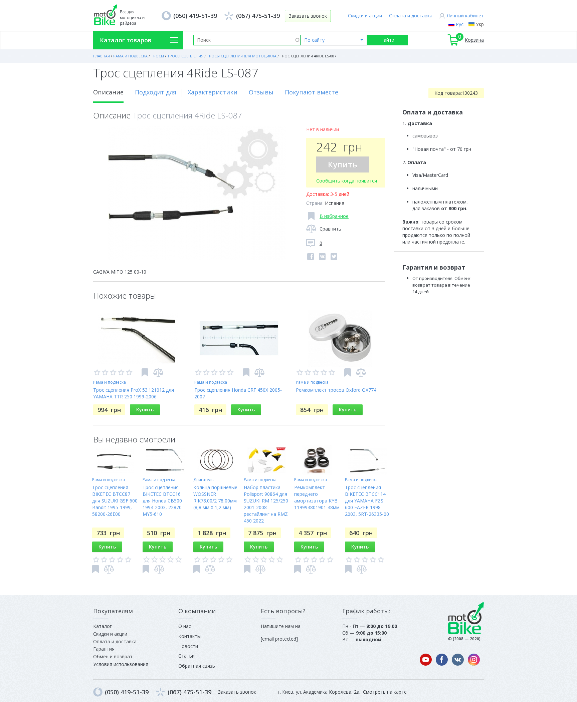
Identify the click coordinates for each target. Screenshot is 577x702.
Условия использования (120, 664)
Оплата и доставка (410, 15)
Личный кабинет (465, 15)
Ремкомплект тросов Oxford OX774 (336, 390)
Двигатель (203, 479)
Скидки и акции (365, 15)
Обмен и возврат (113, 656)
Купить (342, 164)
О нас (184, 626)
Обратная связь (196, 666)
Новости (188, 646)
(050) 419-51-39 (195, 16)
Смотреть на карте (385, 692)
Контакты (189, 636)
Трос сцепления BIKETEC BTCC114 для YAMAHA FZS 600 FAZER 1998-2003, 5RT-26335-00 (367, 500)
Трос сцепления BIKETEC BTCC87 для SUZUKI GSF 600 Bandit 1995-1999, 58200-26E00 (115, 500)
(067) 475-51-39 (258, 16)
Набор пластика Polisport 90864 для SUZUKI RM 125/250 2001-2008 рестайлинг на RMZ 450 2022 (266, 504)
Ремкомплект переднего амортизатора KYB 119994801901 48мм (317, 497)
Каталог (102, 626)
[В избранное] (145, 372)
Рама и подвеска (109, 382)
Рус (459, 24)
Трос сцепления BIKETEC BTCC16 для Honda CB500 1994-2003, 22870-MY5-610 (163, 500)
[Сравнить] (158, 372)
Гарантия (104, 649)
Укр (480, 24)
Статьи (186, 656)
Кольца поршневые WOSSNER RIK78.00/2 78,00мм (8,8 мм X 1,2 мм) (215, 497)
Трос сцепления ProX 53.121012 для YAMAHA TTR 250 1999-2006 (133, 393)
